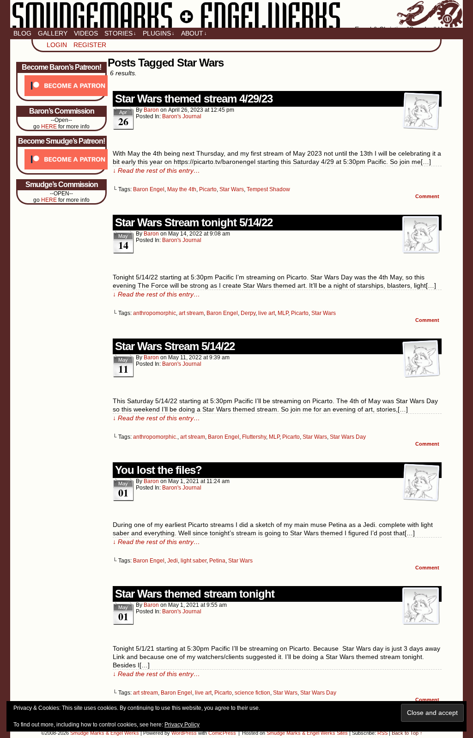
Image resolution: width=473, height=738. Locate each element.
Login (57, 44)
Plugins (159, 33)
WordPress (184, 733)
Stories (120, 33)
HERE (49, 126)
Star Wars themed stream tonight (194, 593)
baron (151, 110)
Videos (86, 33)
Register (89, 44)
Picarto (208, 189)
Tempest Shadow (268, 189)
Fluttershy (254, 437)
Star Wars (231, 189)
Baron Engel (148, 189)
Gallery (52, 33)
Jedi (172, 560)
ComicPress (222, 733)
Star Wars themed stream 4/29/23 (194, 98)
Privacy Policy (182, 724)
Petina (217, 560)
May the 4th (181, 189)
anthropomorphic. (155, 437)
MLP (283, 313)
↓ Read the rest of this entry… (156, 170)
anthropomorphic (154, 313)
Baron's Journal (181, 116)
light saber (193, 560)
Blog (22, 33)
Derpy (248, 313)
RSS (382, 733)
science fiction (252, 693)
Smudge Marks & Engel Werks (236, 13)
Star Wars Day (348, 437)
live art (266, 313)
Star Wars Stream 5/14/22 (175, 346)
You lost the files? (158, 470)
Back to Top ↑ (407, 733)
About (194, 33)
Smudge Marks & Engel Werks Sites (307, 733)
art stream (191, 313)
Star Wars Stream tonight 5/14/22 (194, 222)
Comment (428, 196)
